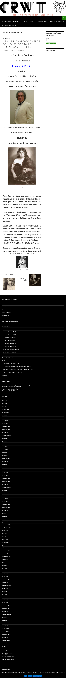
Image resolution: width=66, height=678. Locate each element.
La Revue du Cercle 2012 (9, 343)
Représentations (6, 312)
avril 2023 (4, 467)
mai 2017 (4, 620)
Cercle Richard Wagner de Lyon (10, 388)
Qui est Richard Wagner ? (42, 21)
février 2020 (5, 542)
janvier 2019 (5, 576)
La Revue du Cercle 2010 (9, 337)
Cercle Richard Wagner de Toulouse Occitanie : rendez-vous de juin (22, 44)
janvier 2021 (5, 522)
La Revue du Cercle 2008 (9, 332)
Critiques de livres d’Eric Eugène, (11, 363)
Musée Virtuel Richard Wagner (10, 390)
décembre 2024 (6, 426)
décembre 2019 (6, 548)
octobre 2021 (5, 510)
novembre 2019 (6, 550)
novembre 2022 (6, 481)
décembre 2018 (6, 579)
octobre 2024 (5, 432)
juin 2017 (4, 617)
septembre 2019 (6, 556)
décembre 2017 (6, 605)
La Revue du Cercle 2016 (9, 352)
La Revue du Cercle (7, 326)
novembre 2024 (6, 429)
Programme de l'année (8, 309)
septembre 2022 (6, 487)
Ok (25, 676)
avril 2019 (4, 568)
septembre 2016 (6, 640)
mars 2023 (5, 470)
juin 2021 (4, 513)
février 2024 (5, 452)
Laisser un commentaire (18, 50)
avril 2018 (4, 594)
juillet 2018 (5, 588)
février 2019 (5, 574)
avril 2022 (4, 496)
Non (30, 676)
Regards (4, 375)
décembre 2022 (6, 478)
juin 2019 (4, 562)
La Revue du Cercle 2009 (9, 334)
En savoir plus (37, 676)
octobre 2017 (5, 611)
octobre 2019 (5, 553)
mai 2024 (4, 444)
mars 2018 (5, 597)
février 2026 (5, 409)
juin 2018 (4, 591)
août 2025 (5, 415)
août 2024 (5, 438)
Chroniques (5, 304)
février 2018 (5, 600)
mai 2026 (4, 403)
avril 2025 (4, 418)
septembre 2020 (6, 527)
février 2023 (5, 472)
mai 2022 (4, 493)
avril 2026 (4, 406)
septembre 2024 (6, 435)
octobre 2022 (5, 484)
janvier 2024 (5, 455)
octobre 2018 (5, 582)
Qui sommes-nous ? (6, 21)
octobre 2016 (5, 637)
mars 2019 (5, 571)
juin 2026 (4, 400)
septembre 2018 (6, 585)
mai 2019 (4, 565)
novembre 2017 (6, 608)
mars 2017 (5, 626)
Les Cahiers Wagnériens (8, 357)
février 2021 (5, 519)
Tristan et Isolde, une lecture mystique (13, 372)
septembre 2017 (6, 614)
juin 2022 (4, 490)
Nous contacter (17, 21)
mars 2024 (5, 449)
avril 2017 (4, 623)
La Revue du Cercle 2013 (9, 346)
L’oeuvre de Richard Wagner (57, 21)
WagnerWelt (5, 315)
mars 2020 (5, 539)
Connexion (5, 651)
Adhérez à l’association (28, 21)
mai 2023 (4, 464)
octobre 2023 (5, 461)
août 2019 (5, 559)
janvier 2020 (5, 545)
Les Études (5, 360)
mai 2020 (4, 533)
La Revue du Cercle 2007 (9, 329)
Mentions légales (6, 669)
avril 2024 (4, 446)
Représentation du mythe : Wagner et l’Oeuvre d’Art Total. (18, 369)
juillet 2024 (5, 441)
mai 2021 (4, 516)
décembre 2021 (6, 504)
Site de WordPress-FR (8, 659)
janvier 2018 (5, 602)
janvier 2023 (5, 475)
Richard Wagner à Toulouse (9, 25)
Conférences (6, 38)
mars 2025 (5, 420)
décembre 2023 (6, 458)
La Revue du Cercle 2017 (9, 355)
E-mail (48, 38)
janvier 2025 (5, 423)
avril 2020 (4, 536)
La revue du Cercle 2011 (9, 340)
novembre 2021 (6, 507)
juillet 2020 (5, 530)
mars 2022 (5, 498)
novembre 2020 (6, 524)
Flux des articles (7, 653)
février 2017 (5, 628)
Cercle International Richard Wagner (11, 386)
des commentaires (8, 656)
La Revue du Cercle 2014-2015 (11, 349)
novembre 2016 (6, 634)
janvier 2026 (5, 412)
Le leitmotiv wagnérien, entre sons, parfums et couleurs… (17, 366)
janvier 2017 (5, 631)
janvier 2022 (5, 501)
